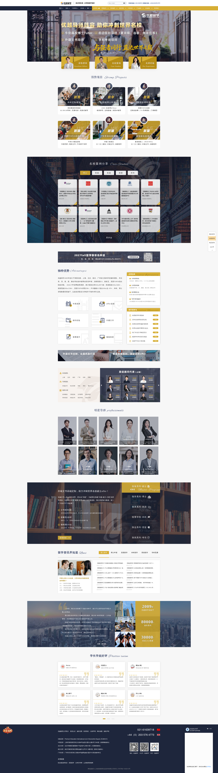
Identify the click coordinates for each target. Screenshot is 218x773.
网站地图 (99, 731)
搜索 (124, 3)
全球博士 (95, 8)
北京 (69, 377)
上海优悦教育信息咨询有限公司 (104, 769)
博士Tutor (91, 386)
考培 (84, 386)
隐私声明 (106, 731)
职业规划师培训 (62, 763)
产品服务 (139, 8)
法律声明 (93, 731)
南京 (74, 377)
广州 (79, 377)
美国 (67, 8)
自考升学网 (78, 763)
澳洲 (88, 8)
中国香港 (74, 8)
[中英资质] (75, 305)
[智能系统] (108, 338)
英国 (60, 8)
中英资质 (130, 8)
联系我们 (156, 8)
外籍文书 (65, 386)
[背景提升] (75, 338)
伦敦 (84, 377)
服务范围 (79, 731)
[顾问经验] (75, 322)
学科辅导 (112, 8)
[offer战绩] (108, 305)
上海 (63, 377)
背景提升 (104, 8)
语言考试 (121, 8)
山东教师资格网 (88, 763)
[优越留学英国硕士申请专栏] (109, 36)
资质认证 (73, 731)
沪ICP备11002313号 (124, 769)
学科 (79, 386)
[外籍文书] (108, 322)
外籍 (89, 377)
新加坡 (82, 8)
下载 (155, 315)
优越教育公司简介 (63, 731)
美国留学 (71, 763)
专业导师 (72, 386)
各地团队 (147, 8)
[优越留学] (65, 3)
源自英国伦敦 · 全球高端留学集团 (85, 3)
